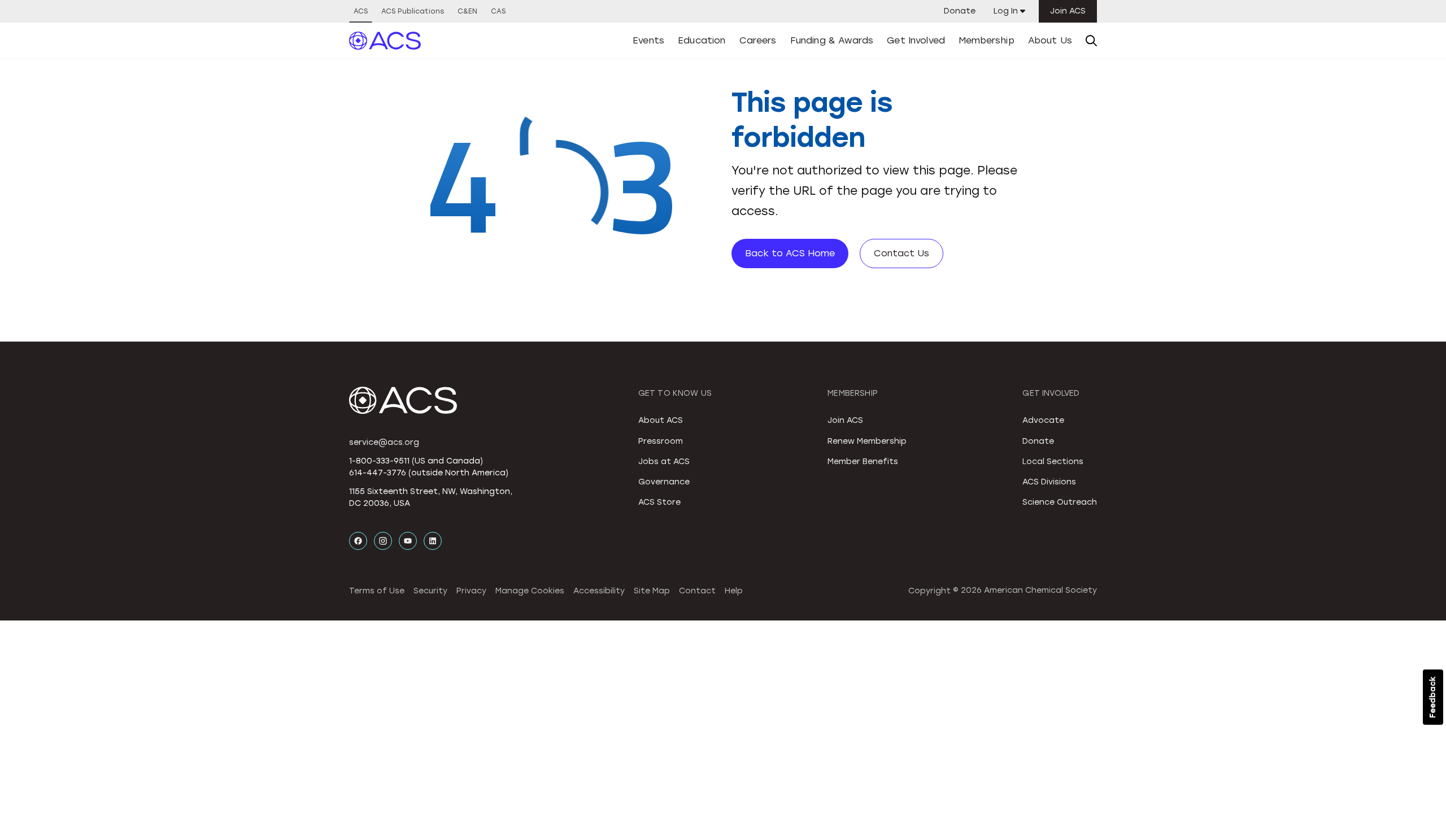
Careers (758, 40)
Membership (986, 40)
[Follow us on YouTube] (408, 541)
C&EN (467, 11)
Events (648, 40)
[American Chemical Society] (385, 40)
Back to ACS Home (790, 253)
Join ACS (1068, 11)
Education (701, 40)
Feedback (1433, 697)
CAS (498, 11)
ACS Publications (412, 11)
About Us (1050, 40)
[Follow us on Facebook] (358, 541)
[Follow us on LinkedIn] (433, 541)
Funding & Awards (832, 40)
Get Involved (916, 40)
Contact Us (901, 253)
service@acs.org (384, 442)
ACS (361, 11)
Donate (959, 11)
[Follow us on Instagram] (383, 541)
